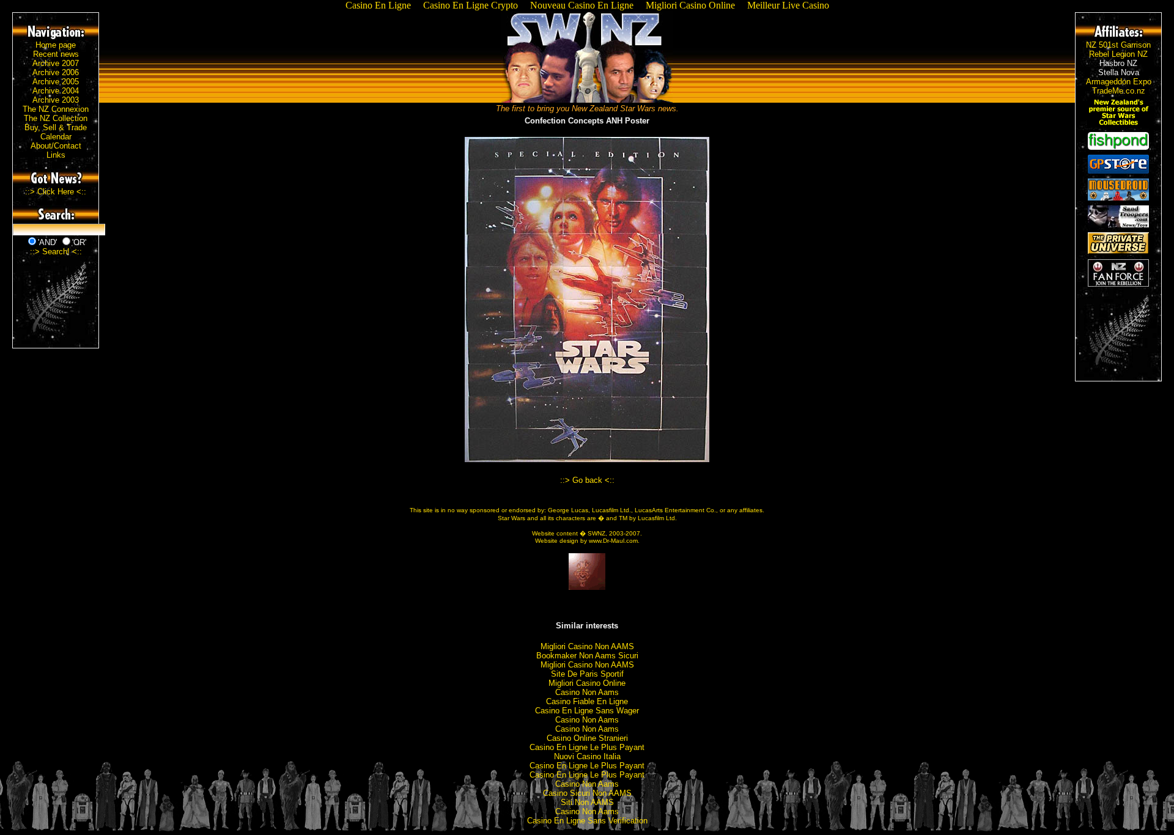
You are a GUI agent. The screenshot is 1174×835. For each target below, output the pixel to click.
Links (55, 155)
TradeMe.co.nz (1118, 90)
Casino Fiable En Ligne (587, 701)
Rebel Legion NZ (1118, 54)
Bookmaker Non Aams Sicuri (587, 655)
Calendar (56, 136)
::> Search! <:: (56, 251)
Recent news (56, 54)
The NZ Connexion (56, 109)
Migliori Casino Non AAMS (587, 646)
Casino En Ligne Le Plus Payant (587, 747)
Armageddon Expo (1118, 81)
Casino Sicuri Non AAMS (587, 793)
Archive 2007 (55, 63)
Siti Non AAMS (587, 802)
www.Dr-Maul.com (613, 540)
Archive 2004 (55, 90)
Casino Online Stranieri (587, 738)
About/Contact (56, 145)
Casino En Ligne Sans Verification (587, 820)
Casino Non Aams (587, 692)
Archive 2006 (55, 72)
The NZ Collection (55, 118)
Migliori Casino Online (587, 683)
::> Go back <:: (587, 480)
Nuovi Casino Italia (587, 756)
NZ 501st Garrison (1118, 45)
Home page (55, 45)
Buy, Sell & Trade (55, 127)
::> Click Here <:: (55, 191)
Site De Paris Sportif (587, 674)
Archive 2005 (55, 81)
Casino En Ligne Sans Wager (587, 710)
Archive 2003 (55, 100)
